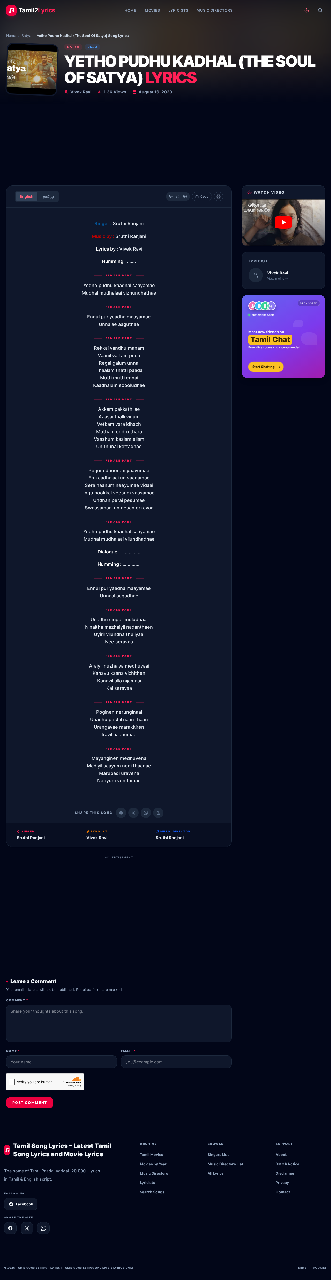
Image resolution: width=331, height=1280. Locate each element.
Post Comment (29, 1102)
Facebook (24, 1204)
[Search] (320, 10)
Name (13, 1051)
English (26, 196)
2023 (92, 47)
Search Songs (152, 1192)
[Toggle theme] (306, 10)
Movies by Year (153, 1164)
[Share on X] (27, 1228)
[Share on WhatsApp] (146, 813)
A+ (185, 196)
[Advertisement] (165, 142)
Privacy (282, 1182)
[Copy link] (158, 813)
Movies (152, 10)
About (281, 1154)
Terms (301, 1267)
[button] (283, 222)
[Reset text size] (178, 196)
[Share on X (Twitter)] (133, 813)
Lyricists (178, 10)
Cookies (320, 1267)
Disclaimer (285, 1173)
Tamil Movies (151, 1154)
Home (131, 10)
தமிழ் (48, 196)
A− (171, 196)
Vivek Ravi (80, 91)
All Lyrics (216, 1173)
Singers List (218, 1154)
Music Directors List (225, 1164)
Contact (283, 1192)
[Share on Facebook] (121, 813)
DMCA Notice (287, 1164)
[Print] (218, 196)
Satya (26, 35)
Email (128, 1051)
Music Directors (215, 10)
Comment (17, 1000)
